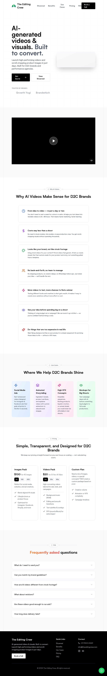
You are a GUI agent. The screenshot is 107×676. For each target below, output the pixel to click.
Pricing (72, 6)
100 (22, 479)
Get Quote (17, 77)
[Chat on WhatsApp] (101, 671)
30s (51, 479)
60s (57, 479)
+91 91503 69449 (87, 643)
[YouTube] (83, 651)
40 (17, 479)
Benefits (51, 6)
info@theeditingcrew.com (87, 647)
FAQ (80, 6)
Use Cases (62, 6)
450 (28, 479)
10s (45, 479)
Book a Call (86, 6)
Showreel (41, 6)
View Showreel (41, 77)
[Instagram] (79, 651)
